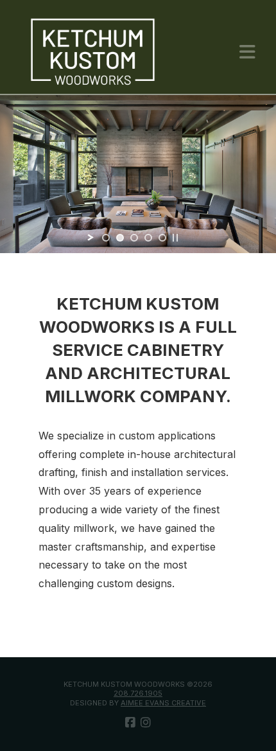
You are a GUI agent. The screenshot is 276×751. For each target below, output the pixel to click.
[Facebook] (130, 723)
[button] (247, 52)
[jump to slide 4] (148, 238)
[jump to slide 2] (120, 238)
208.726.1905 (138, 693)
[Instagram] (146, 723)
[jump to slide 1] (106, 238)
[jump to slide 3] (134, 238)
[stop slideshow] (175, 238)
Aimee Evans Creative (163, 702)
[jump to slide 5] (162, 238)
